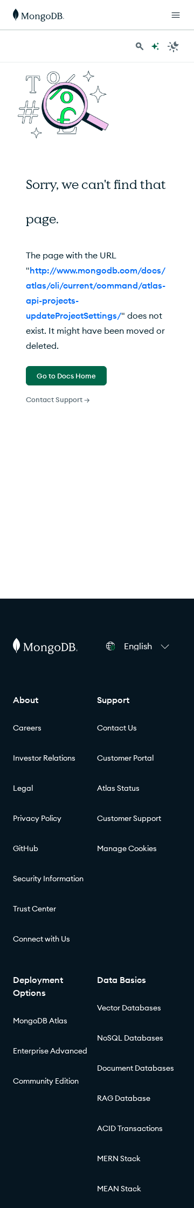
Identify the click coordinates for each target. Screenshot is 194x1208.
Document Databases (135, 1068)
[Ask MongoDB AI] (155, 46)
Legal (23, 788)
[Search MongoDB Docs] (139, 46)
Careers (27, 728)
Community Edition (46, 1081)
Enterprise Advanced (50, 1051)
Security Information (48, 878)
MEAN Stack (119, 1188)
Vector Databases (129, 1008)
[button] (148, 646)
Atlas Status (118, 788)
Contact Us (117, 728)
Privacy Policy (37, 818)
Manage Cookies (127, 848)
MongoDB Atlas (40, 1021)
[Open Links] (175, 15)
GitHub (25, 848)
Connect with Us (41, 939)
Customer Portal (125, 758)
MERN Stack (119, 1158)
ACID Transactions (130, 1128)
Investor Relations (44, 758)
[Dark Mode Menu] (173, 46)
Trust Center (34, 909)
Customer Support (129, 818)
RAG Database (123, 1098)
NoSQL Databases (130, 1038)
